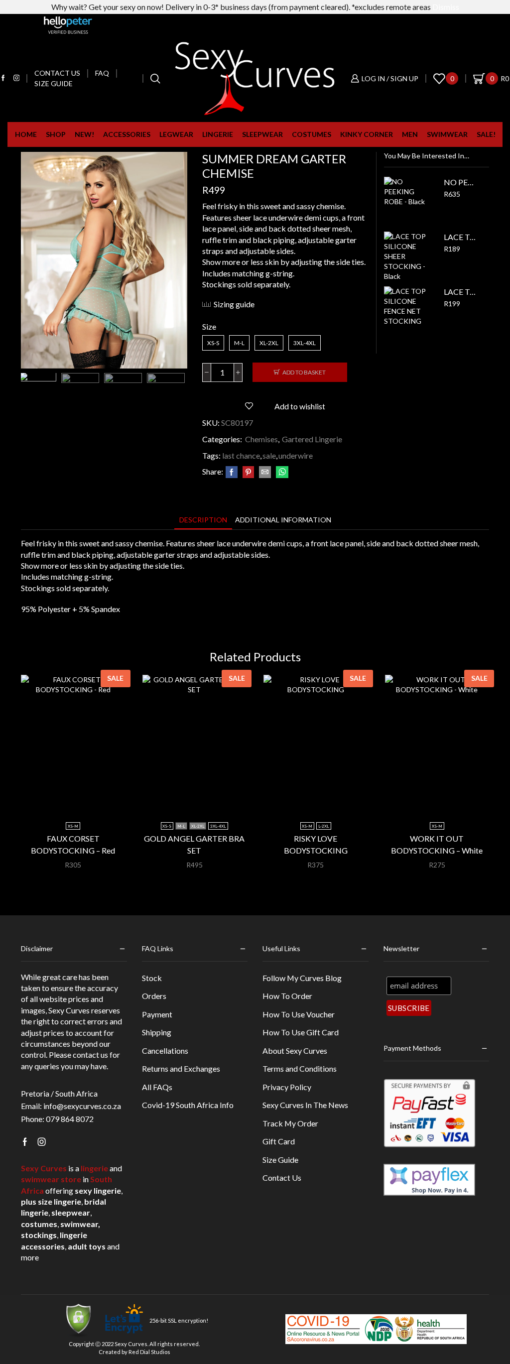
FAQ (102, 73)
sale (269, 455)
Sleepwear (262, 134)
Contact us (57, 73)
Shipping (156, 1032)
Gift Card (278, 1141)
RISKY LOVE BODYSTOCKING (316, 844)
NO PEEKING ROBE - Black (460, 182)
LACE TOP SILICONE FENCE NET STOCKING (460, 291)
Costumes (311, 134)
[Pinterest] (248, 472)
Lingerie (217, 134)
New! (84, 134)
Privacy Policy (286, 1087)
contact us (90, 1054)
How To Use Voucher (298, 1014)
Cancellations (165, 1050)
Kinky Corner (366, 134)
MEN (410, 134)
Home (26, 134)
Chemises (261, 439)
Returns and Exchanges (181, 1068)
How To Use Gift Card (300, 1032)
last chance (241, 455)
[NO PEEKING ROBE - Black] (409, 202)
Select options (78, 798)
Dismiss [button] (445, 6)
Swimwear (447, 134)
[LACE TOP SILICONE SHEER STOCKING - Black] (409, 256)
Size (209, 326)
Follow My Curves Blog (302, 978)
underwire (295, 455)
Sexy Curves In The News (305, 1105)
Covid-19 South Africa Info (188, 1105)
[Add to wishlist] (104, 798)
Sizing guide (234, 304)
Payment (157, 1014)
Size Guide (53, 83)
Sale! (486, 134)
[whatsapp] (280, 472)
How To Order (287, 995)
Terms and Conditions (299, 1068)
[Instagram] (16, 78)
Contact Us (281, 1177)
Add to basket (304, 372)
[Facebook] (3, 78)
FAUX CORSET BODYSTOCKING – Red (73, 844)
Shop (56, 134)
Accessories (126, 134)
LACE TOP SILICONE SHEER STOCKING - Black (460, 237)
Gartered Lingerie (312, 439)
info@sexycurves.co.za (82, 1106)
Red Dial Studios (149, 1352)
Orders (154, 995)
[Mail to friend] (264, 472)
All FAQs (157, 1087)
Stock (152, 978)
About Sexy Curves (294, 1050)
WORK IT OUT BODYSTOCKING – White (437, 844)
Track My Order (290, 1123)
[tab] (203, 519)
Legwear (176, 134)
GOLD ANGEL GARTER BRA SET (194, 844)
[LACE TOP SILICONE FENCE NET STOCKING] (409, 311)
